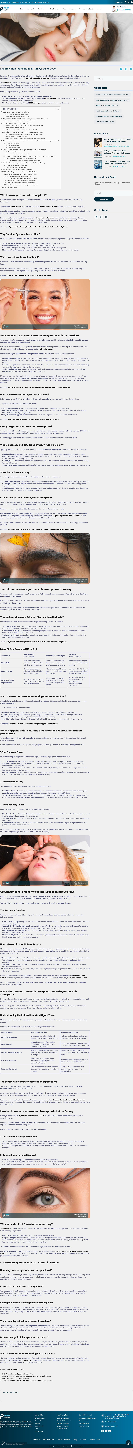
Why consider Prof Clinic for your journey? (18, 170)
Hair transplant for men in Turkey (108, 111)
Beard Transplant (62, 1429)
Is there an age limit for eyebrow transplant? (21, 183)
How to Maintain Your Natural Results (18, 154)
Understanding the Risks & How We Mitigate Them (21, 158)
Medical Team (39, 1426)
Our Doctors (55, 9)
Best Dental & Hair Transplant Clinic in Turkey (112, 100)
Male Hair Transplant (63, 1418)
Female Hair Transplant (64, 1421)
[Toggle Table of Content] (56, 109)
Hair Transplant (48, 1440)
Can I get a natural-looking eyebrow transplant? (22, 178)
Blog (64, 9)
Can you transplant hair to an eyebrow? (19, 176)
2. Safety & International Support (16, 167)
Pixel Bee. (81, 1446)
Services (41, 9)
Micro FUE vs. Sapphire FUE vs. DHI (16, 136)
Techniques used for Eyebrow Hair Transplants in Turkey (23, 132)
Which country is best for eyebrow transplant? (21, 180)
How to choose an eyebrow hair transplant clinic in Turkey (24, 163)
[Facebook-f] (125, 2)
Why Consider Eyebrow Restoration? (17, 114)
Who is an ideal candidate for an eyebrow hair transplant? (24, 125)
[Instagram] (132, 2)
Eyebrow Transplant (63, 1426)
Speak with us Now (122, 7)
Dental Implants (84, 1421)
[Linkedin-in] (128, 2)
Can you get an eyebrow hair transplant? (18, 123)
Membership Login (86, 9)
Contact (72, 9)
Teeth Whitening (84, 1423)
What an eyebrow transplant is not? (17, 116)
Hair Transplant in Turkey (105, 122)
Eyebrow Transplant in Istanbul (107, 105)
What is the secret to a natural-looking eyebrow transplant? (25, 138)
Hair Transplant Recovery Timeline (15, 1378)
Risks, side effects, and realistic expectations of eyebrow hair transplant (29, 156)
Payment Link (39, 1431)
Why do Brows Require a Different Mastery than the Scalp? (24, 134)
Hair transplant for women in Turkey (109, 116)
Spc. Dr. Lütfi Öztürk (10, 1392)
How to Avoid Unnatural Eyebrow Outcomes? (20, 121)
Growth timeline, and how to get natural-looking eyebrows (24, 150)
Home (22, 9)
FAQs (36, 1429)
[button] (121, 69)
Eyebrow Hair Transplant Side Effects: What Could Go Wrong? (33, 419)
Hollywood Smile (84, 1426)
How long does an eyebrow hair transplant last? (21, 174)
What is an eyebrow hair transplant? (15, 112)
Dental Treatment (64, 1440)
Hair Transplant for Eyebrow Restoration (17, 1374)
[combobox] (113, 78)
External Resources (10, 187)
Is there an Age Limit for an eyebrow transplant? (21, 130)
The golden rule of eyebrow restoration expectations (23, 161)
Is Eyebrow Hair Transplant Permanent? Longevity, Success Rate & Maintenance (41, 529)
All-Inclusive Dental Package (87, 1418)
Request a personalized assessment (67, 516)
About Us (31, 9)
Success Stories (39, 1421)
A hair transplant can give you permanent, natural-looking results (27, 1380)
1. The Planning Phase (12, 143)
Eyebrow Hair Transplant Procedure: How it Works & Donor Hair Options (38, 227)
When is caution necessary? (15, 128)
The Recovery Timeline (13, 152)
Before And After (40, 1418)
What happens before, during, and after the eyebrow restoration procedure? (31, 141)
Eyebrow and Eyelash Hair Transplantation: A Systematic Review (26, 1376)
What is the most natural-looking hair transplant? (22, 185)
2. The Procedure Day (13, 145)
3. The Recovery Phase (13, 147)
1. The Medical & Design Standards (16, 165)
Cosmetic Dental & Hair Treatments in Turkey (112, 95)
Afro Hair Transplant (63, 1423)
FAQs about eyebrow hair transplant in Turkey (20, 172)
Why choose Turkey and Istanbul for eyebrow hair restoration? (25, 119)
